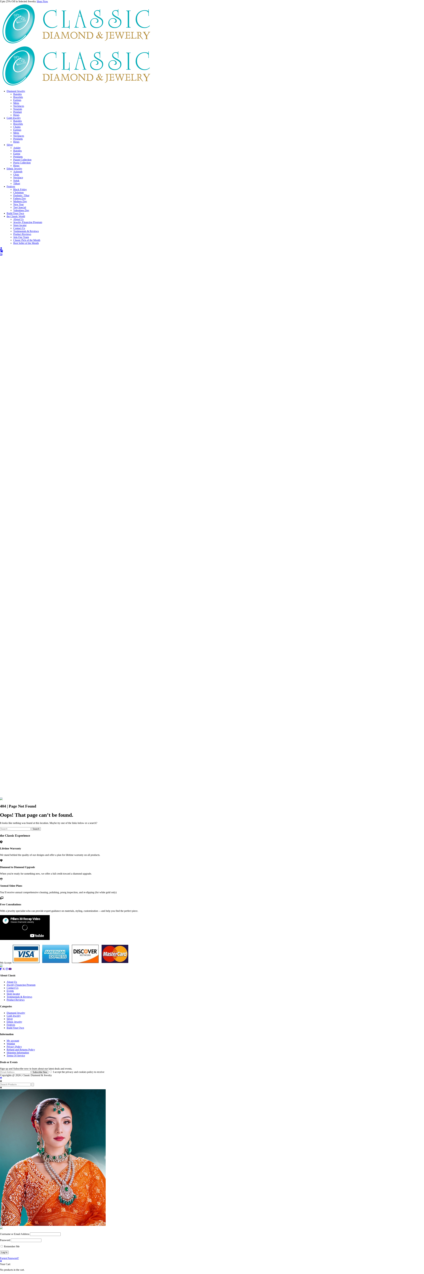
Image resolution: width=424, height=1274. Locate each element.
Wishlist (11, 1043)
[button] (212, 254)
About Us (18, 219)
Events (10, 990)
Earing (16, 153)
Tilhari (16, 183)
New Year (18, 204)
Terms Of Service (16, 1055)
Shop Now (42, 1)
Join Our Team (21, 237)
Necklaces (18, 106)
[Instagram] (7, 969)
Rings (16, 115)
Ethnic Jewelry (14, 168)
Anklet (16, 147)
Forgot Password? (9, 1258)
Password (5, 1240)
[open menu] (1, 254)
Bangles (17, 94)
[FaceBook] (1, 969)
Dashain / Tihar (21, 195)
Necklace (18, 177)
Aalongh (17, 171)
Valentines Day (21, 210)
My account (13, 1040)
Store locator (19, 225)
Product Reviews (22, 234)
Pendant (17, 112)
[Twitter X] (3, 969)
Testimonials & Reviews (26, 231)
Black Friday (20, 189)
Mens (16, 103)
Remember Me (11, 1246)
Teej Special (19, 207)
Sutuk (16, 180)
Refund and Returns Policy (21, 1049)
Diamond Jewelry (16, 91)
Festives (11, 186)
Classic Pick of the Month (26, 240)
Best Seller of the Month (26, 243)
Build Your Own (15, 213)
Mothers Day (20, 201)
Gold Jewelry (14, 118)
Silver (10, 144)
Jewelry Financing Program (27, 222)
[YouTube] (10, 969)
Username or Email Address (14, 1234)
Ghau (16, 174)
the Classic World (16, 216)
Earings (17, 100)
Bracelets (18, 97)
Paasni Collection (22, 159)
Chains (17, 126)
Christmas (18, 192)
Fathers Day (19, 198)
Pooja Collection (22, 162)
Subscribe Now (40, 1072)
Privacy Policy (14, 1046)
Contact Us (19, 228)
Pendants (18, 138)
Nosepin (17, 109)
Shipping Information (18, 1052)
